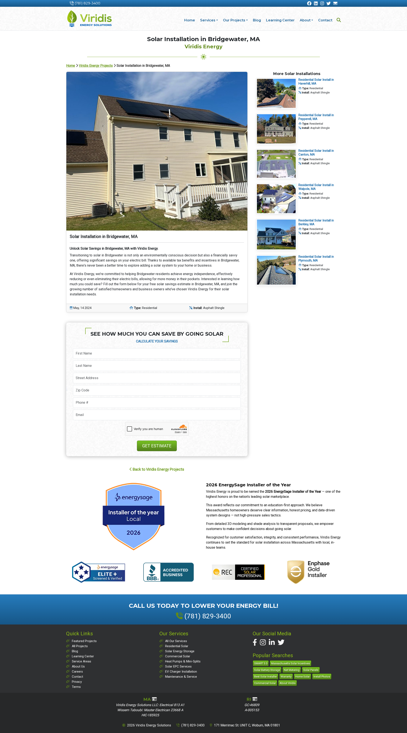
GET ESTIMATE (156, 445)
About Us (78, 666)
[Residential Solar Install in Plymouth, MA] (276, 270)
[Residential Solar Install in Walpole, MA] (276, 198)
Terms (76, 687)
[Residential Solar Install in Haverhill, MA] (276, 93)
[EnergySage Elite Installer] (133, 516)
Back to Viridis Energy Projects (158, 469)
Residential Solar (176, 646)
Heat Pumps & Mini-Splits (183, 661)
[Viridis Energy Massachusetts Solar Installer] (89, 18)
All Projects (80, 646)
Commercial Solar (177, 656)
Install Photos (322, 676)
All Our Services (176, 641)
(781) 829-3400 (87, 3)
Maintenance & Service (181, 677)
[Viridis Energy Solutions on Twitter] (281, 642)
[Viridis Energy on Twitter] (328, 4)
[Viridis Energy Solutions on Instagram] (263, 642)
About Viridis (287, 683)
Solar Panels (310, 670)
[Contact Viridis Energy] (335, 4)
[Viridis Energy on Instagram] (322, 4)
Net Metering (292, 670)
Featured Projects (84, 641)
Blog (257, 20)
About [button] (305, 20)
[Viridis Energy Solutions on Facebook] (255, 642)
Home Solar (302, 676)
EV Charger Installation (181, 671)
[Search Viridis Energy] (339, 20)
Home (189, 20)
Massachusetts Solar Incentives (290, 663)
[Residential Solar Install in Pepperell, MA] (276, 128)
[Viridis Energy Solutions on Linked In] (272, 642)
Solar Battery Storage (267, 670)
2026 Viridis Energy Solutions (149, 725)
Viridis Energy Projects (96, 66)
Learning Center (280, 20)
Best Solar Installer (265, 676)
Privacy (77, 682)
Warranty (286, 676)
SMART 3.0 (260, 663)
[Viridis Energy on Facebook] (309, 4)
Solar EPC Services (178, 666)
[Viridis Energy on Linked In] (316, 4)
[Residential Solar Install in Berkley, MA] (276, 234)
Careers (77, 671)
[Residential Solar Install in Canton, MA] (276, 163)
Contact (325, 20)
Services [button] (207, 20)
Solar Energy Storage (179, 651)
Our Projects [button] (234, 20)
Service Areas (81, 661)
